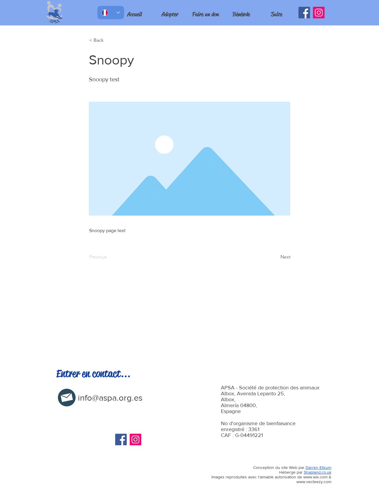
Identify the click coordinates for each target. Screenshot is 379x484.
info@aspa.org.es (110, 397)
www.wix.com (315, 477)
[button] (276, 14)
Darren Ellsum (318, 467)
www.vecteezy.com (313, 481)
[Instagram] (319, 12)
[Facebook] (304, 12)
